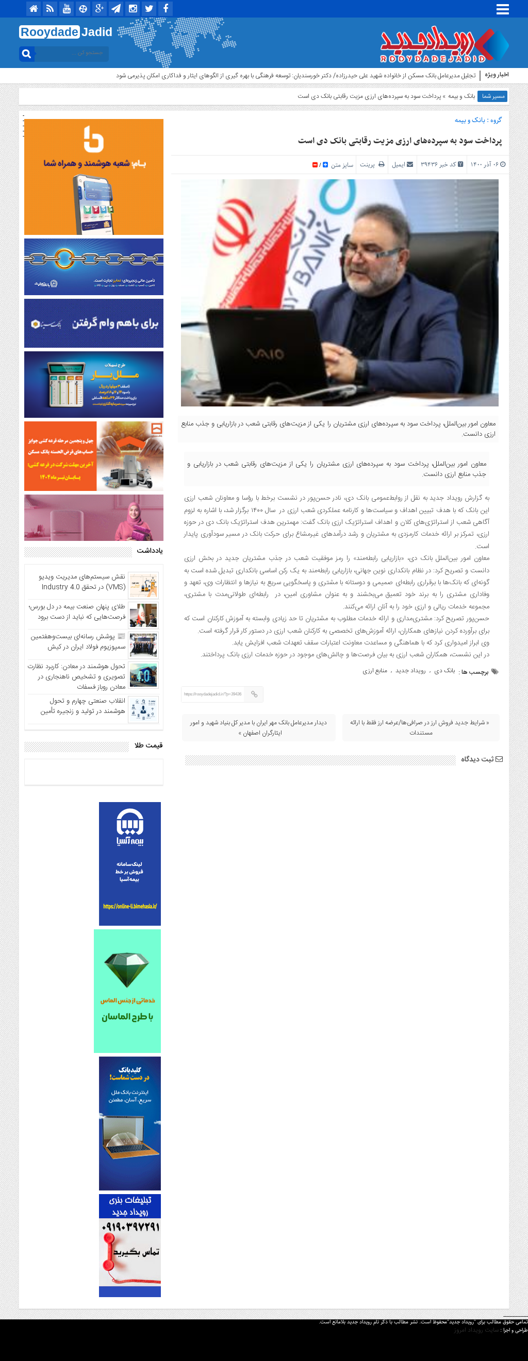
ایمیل (398, 164)
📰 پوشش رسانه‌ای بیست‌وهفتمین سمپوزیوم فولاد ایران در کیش (78, 642)
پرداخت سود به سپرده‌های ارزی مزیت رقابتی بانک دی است (400, 141)
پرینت (369, 164)
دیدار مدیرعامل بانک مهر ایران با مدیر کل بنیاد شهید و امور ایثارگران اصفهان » (258, 728)
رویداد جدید (410, 671)
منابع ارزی (374, 671)
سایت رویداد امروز (476, 1330)
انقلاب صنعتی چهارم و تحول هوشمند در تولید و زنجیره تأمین (83, 706)
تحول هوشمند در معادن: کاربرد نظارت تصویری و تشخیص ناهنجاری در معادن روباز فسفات (76, 677)
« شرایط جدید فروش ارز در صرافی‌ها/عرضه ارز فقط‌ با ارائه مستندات (419, 728)
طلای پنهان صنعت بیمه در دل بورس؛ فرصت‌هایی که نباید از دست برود (77, 612)
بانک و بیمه (461, 96)
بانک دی (444, 671)
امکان (468, 76)
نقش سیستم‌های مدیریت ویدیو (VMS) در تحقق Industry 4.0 (82, 582)
